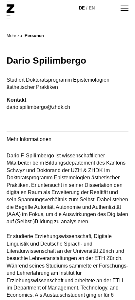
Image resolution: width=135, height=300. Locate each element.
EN (92, 8)
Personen (34, 35)
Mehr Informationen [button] (29, 139)
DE (82, 8)
